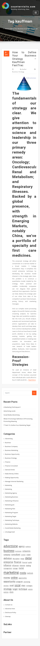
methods (30, 573)
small (12, 585)
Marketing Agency (11, 493)
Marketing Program (11, 513)
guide (30, 562)
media (23, 572)
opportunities (23, 578)
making (28, 565)
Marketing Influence (11, 501)
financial (24, 562)
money (7, 577)
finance (17, 561)
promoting (27, 581)
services (6, 585)
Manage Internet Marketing (14, 481)
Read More (32, 380)
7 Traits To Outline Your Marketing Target (17, 425)
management (8, 568)
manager (15, 568)
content (23, 554)
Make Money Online (11, 474)
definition (8, 558)
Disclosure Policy (10, 612)
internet (22, 565)
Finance (7, 462)
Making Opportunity (12, 478)
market (21, 568)
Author (23, 69)
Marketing (8, 485)
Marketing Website (11, 524)
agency (22, 546)
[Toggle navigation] (35, 13)
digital (28, 558)
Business (8, 443)
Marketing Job (9, 505)
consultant (15, 554)
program (19, 581)
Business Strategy (18, 72)
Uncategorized (10, 532)
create (28, 555)
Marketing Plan (10, 509)
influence (7, 565)
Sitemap (8, 616)
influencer (15, 565)
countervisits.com (23, 6)
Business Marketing (11, 450)
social (17, 585)
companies (26, 551)
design (22, 558)
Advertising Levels (9, 411)
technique (23, 589)
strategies (29, 585)
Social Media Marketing (12, 528)
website (30, 589)
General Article (10, 470)
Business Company (11, 446)
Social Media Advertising (12, 415)
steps (23, 585)
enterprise (8, 562)
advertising (11, 546)
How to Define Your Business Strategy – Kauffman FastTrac (24, 59)
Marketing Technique (12, 520)
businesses (18, 551)
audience (28, 546)
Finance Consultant (11, 466)
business (9, 550)
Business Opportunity (12, 454)
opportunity (9, 581)
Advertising (9, 439)
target (15, 589)
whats (11, 592)
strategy (8, 588)
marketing (11, 572)
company (7, 555)
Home (20, 26)
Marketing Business (11, 497)
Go (34, 393)
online (14, 577)
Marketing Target (10, 516)
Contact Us (8, 605)
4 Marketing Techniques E (12, 407)
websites (6, 592)
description (16, 558)
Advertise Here (10, 609)
